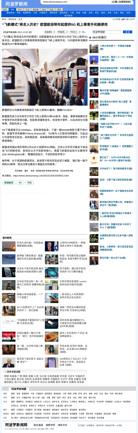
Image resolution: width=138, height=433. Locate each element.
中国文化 (91, 402)
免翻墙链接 (124, 2)
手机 (29, 183)
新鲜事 (36, 10)
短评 (59, 398)
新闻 (12, 10)
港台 (122, 13)
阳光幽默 (73, 418)
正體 (115, 2)
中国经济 (43, 13)
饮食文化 (20, 414)
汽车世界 (46, 414)
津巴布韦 (34, 382)
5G (20, 183)
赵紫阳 (72, 382)
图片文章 (68, 406)
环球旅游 (98, 414)
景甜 (30, 376)
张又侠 (20, 379)
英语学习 (32, 406)
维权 (103, 13)
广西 (20, 376)
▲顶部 (119, 425)
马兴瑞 (42, 376)
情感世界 (29, 414)
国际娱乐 (55, 410)
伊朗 (6, 376)
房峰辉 (51, 382)
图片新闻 (118, 394)
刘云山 (43, 382)
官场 (91, 13)
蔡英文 (64, 382)
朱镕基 (13, 376)
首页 (5, 10)
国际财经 (64, 13)
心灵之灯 (46, 402)
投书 (69, 398)
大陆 (35, 13)
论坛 (52, 10)
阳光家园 (91, 418)
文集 (48, 398)
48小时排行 (99, 37)
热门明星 (38, 410)
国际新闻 (53, 13)
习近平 (71, 376)
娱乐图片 (82, 410)
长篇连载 (59, 406)
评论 (20, 10)
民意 (85, 398)
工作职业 (73, 402)
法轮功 (28, 379)
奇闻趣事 (73, 414)
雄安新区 (9, 382)
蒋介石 (18, 382)
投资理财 (126, 402)
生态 (116, 13)
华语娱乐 (29, 410)
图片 (68, 16)
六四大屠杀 (10, 379)
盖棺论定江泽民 (26, 418)
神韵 (25, 376)
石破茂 (77, 379)
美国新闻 (27, 13)
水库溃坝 (37, 379)
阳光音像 (100, 418)
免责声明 (100, 425)
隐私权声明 (110, 425)
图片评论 (92, 398)
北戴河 (25, 382)
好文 (64, 398)
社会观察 (38, 414)
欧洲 (85, 133)
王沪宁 (64, 379)
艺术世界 (100, 402)
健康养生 (20, 402)
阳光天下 (82, 418)
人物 (72, 13)
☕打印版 (116, 19)
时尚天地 (64, 414)
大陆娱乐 (20, 410)
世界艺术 (41, 406)
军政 (19, 13)
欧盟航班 (8, 183)
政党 (54, 398)
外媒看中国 (26, 398)
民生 (97, 13)
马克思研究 (55, 418)
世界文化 (14, 406)
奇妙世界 (89, 414)
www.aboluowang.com (55, 2)
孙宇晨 (63, 376)
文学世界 (50, 406)
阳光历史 (65, 418)
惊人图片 (14, 418)
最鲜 (13, 414)
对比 (75, 398)
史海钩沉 (29, 402)
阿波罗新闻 (17, 4)
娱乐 (44, 10)
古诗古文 (118, 402)
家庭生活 (38, 402)
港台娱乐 (46, 410)
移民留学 (55, 414)
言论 (18, 398)
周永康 (80, 382)
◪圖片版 (125, 19)
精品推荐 (73, 410)
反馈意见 (90, 425)
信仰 (128, 13)
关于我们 (81, 425)
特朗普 (46, 379)
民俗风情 (107, 414)
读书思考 (23, 406)
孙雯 (84, 379)
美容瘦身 (109, 402)
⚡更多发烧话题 (12, 372)
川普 (36, 376)
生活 (27, 10)
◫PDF (132, 19)
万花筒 (81, 414)
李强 (70, 379)
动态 (43, 398)
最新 (10, 13)
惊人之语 (36, 398)
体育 (109, 13)
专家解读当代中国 (41, 418)
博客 (59, 10)
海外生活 (55, 402)
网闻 (78, 13)
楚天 (27, 171)
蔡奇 (58, 382)
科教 (84, 13)
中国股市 (55, 379)
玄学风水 (64, 402)
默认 (84, 32)
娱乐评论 (64, 410)
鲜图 (114, 414)
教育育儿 (82, 402)
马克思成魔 (53, 376)
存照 (80, 398)
